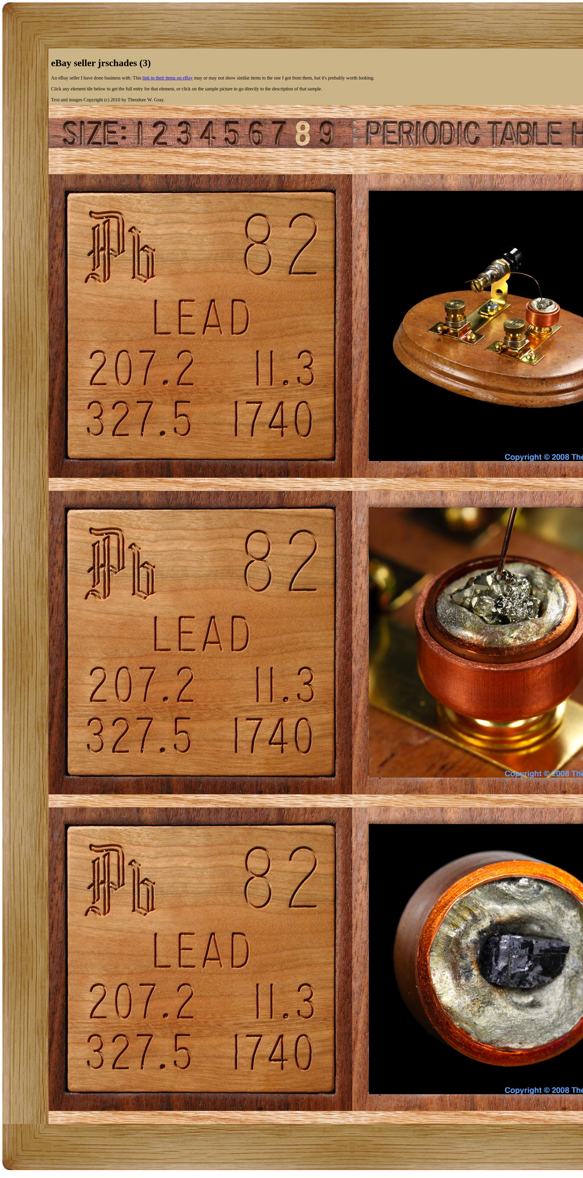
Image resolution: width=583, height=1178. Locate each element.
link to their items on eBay (167, 77)
